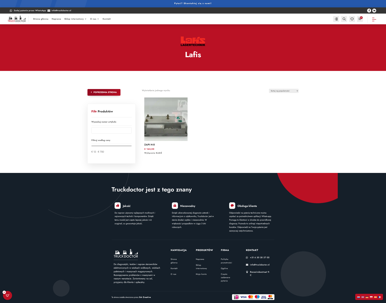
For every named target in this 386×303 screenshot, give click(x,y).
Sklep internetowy (74, 18)
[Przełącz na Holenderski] (358, 297)
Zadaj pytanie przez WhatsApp (30, 10)
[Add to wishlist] (145, 98)
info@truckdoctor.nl (61, 10)
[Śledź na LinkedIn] (374, 11)
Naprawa (56, 18)
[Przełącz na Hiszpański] (375, 297)
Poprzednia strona (105, 92)
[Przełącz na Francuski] (380, 297)
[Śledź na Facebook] (369, 11)
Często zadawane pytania (225, 277)
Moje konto (201, 274)
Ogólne (224, 268)
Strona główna (40, 18)
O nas (93, 18)
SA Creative (145, 297)
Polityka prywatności (226, 261)
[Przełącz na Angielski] (363, 297)
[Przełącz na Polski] (371, 297)
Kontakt (107, 18)
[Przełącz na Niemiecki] (367, 297)
